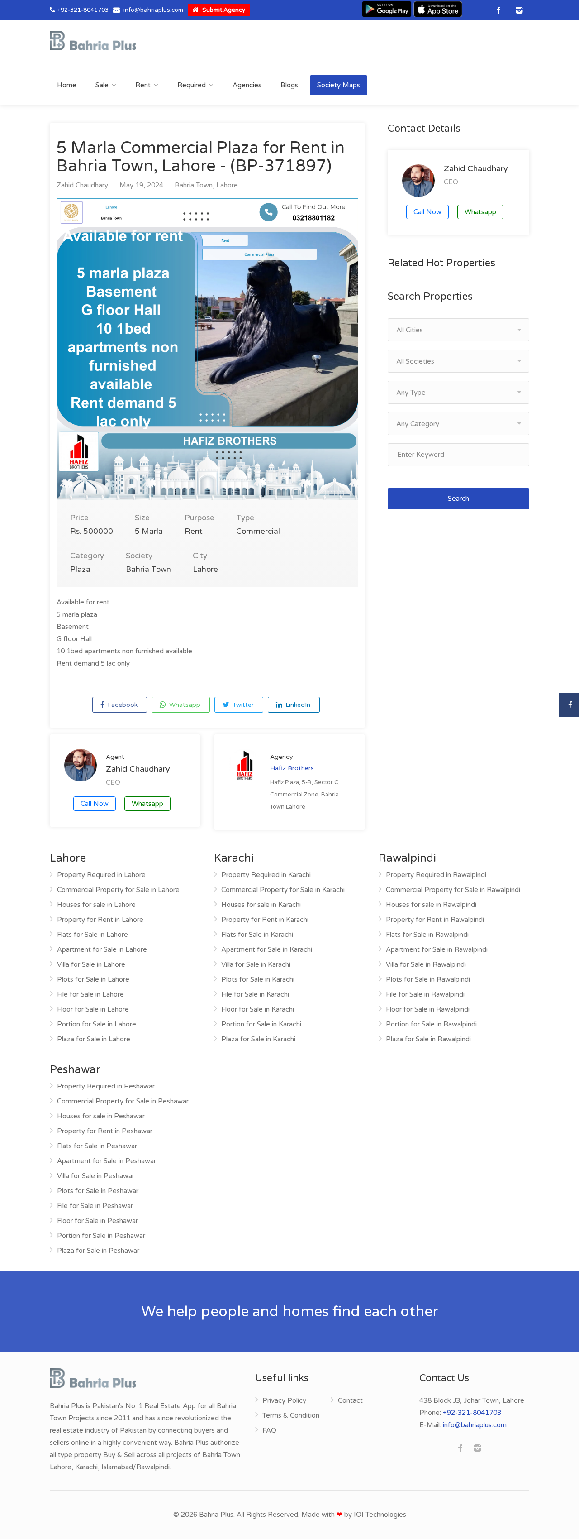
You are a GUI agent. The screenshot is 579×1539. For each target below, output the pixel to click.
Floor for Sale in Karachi (257, 1009)
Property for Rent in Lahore (100, 920)
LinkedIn (297, 705)
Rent (143, 85)
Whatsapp (183, 705)
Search (458, 498)
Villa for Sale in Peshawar (95, 1176)
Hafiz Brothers (292, 768)
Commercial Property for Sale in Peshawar (123, 1101)
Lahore (227, 185)
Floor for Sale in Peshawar (97, 1221)
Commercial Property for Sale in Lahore (118, 890)
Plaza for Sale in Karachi (258, 1039)
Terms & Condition (290, 1415)
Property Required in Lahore (101, 875)
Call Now (95, 804)
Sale (102, 85)
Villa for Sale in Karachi (255, 964)
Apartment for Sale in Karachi (266, 949)
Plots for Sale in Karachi (257, 979)
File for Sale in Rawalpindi (425, 994)
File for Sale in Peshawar (95, 1206)
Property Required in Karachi (266, 875)
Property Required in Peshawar (106, 1086)
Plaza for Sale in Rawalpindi (428, 1039)
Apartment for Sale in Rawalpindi (437, 949)
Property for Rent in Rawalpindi (435, 920)
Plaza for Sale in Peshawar (98, 1251)
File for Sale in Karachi (255, 994)
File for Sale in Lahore (90, 994)
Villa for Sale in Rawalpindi (426, 964)
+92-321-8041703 (83, 10)
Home (66, 85)
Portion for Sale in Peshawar (101, 1236)
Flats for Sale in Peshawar (97, 1146)
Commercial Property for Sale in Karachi (283, 890)
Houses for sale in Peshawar (101, 1116)
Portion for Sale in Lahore (96, 1024)
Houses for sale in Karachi (261, 905)
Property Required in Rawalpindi (436, 875)
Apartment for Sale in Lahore (102, 949)
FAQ (269, 1430)
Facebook (122, 705)
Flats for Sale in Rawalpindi (427, 934)
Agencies (247, 85)
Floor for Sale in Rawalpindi (428, 1009)
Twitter (242, 705)
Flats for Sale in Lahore (92, 934)
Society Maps (338, 85)
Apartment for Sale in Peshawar (106, 1161)
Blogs (289, 85)
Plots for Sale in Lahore (93, 979)
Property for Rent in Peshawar (104, 1131)
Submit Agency (223, 10)
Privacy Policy (284, 1400)
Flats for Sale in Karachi (257, 934)
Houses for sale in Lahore (96, 905)
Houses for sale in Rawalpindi (431, 905)
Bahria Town (194, 185)
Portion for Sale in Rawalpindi (431, 1024)
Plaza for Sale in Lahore (93, 1039)
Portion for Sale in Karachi (261, 1024)
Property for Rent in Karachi (264, 920)
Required (191, 85)
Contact (350, 1400)
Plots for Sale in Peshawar (97, 1191)
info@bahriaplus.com (153, 10)
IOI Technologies (380, 1514)
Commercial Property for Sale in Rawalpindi (453, 890)
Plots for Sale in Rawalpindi (428, 979)
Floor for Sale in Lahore (93, 1009)
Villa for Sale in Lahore (91, 964)
